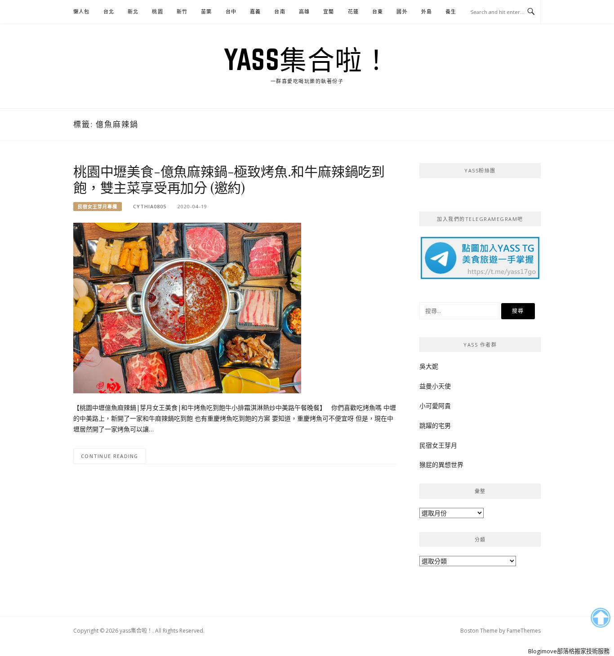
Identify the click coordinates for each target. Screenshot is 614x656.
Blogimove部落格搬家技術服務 (569, 651)
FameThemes (524, 630)
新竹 (182, 11)
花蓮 (353, 11)
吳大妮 (428, 366)
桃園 (157, 11)
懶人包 (81, 11)
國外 (401, 11)
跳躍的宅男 (435, 425)
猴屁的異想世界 (441, 464)
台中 (231, 11)
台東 (377, 11)
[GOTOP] (600, 618)
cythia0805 (149, 206)
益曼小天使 (435, 386)
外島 (426, 11)
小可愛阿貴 (435, 405)
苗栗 (206, 11)
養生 (450, 11)
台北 (108, 11)
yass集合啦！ (307, 59)
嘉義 (255, 11)
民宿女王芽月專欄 (97, 206)
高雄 (304, 11)
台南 (279, 11)
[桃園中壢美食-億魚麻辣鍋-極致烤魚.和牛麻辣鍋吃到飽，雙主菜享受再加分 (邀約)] (187, 307)
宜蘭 (328, 11)
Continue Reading (109, 456)
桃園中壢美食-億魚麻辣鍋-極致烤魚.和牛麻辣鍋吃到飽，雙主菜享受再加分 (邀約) (229, 179)
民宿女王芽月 (438, 445)
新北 (133, 11)
